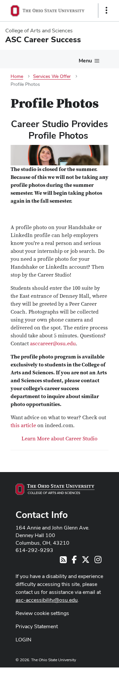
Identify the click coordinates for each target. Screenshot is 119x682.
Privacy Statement (37, 626)
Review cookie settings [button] (42, 613)
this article (23, 425)
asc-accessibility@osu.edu (47, 600)
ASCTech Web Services (82, 673)
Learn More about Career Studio (59, 438)
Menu (85, 60)
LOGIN (23, 639)
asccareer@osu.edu (53, 343)
